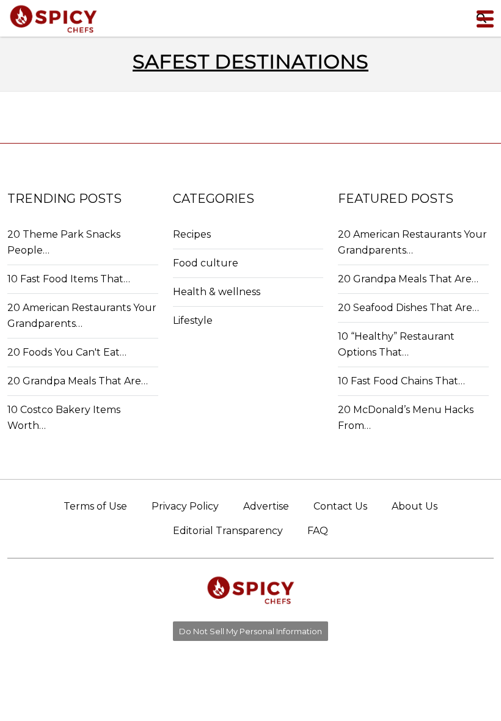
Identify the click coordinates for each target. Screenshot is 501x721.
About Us (414, 506)
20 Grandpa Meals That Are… (77, 381)
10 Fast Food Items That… (68, 279)
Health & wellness (216, 292)
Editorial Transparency (228, 530)
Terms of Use (95, 506)
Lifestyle (193, 320)
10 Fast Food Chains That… (401, 381)
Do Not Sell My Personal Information (250, 631)
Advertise (266, 506)
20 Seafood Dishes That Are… (408, 307)
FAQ (317, 530)
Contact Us (340, 506)
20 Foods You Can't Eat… (66, 352)
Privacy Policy (185, 506)
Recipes (192, 234)
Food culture (205, 263)
